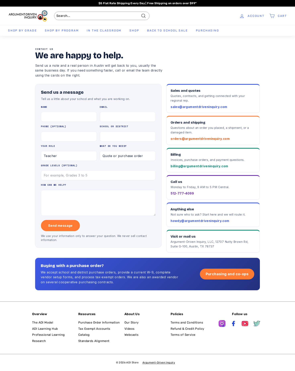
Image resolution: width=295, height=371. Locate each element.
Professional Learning (48, 335)
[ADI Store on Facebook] (234, 324)
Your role (48, 146)
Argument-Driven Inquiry (158, 362)
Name (44, 107)
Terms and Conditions (187, 322)
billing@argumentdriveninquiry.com (199, 166)
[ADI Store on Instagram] (222, 324)
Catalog (84, 335)
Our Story (131, 322)
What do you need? (113, 146)
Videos (129, 329)
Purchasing (207, 30)
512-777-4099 (182, 193)
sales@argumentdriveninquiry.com (199, 107)
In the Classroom (104, 30)
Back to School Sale (167, 30)
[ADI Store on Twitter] (257, 324)
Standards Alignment (94, 341)
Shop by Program (62, 30)
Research (39, 341)
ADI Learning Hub (45, 329)
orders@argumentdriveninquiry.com (200, 139)
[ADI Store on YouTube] (245, 324)
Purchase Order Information (99, 322)
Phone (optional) (53, 126)
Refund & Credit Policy (187, 329)
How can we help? (53, 185)
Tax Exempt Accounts (94, 329)
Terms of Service (183, 335)
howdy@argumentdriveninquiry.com (200, 221)
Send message (60, 226)
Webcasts (131, 335)
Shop (134, 30)
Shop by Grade (22, 30)
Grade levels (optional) (59, 165)
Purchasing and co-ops (227, 274)
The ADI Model (42, 322)
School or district (114, 126)
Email (104, 107)
